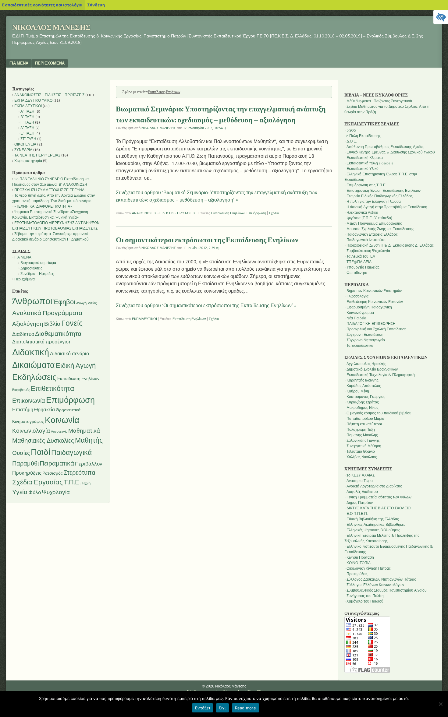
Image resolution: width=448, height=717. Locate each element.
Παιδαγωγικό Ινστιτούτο (366, 239)
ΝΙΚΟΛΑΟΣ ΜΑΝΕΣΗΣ (158, 128)
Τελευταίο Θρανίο (361, 451)
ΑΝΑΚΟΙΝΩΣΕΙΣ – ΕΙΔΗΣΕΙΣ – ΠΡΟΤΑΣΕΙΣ (49, 95)
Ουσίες (21, 452)
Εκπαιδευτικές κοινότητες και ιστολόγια (42, 4)
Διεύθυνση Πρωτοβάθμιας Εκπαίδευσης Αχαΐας (385, 146)
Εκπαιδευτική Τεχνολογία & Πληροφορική (381, 374)
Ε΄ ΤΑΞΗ (27, 133)
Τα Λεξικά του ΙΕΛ (361, 256)
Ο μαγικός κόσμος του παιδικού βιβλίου (379, 413)
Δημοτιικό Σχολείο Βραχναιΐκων (372, 369)
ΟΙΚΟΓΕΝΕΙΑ (25, 144)
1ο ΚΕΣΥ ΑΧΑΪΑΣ (361, 475)
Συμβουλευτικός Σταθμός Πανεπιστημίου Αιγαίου (387, 590)
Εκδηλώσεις (34, 377)
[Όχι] (440, 704)
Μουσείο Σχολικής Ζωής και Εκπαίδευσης (380, 229)
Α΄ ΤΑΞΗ (27, 111)
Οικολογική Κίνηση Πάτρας (369, 568)
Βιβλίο (52, 323)
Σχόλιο (274, 213)
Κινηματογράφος (28, 421)
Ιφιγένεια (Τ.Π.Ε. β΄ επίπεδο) (369, 218)
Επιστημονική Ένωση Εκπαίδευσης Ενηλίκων (384, 190)
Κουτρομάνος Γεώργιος (366, 396)
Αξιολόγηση (27, 323)
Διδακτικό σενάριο (69, 354)
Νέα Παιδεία (356, 318)
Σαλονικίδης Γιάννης (363, 440)
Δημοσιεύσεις (31, 268)
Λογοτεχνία (59, 432)
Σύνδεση (96, 4)
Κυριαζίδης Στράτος (363, 402)
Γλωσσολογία (357, 296)
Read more (245, 707)
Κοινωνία (62, 419)
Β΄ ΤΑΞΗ (27, 116)
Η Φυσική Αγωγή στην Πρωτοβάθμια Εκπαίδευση (387, 207)
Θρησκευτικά (68, 410)
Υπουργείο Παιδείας (363, 267)
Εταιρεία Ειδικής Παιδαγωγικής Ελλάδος (380, 196)
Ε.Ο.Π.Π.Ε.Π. (357, 513)
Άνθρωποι (32, 301)
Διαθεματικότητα (58, 333)
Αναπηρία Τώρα (360, 480)
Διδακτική (30, 352)
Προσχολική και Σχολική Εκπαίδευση (377, 329)
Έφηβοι (64, 301)
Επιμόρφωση (256, 213)
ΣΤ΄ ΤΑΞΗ (28, 138)
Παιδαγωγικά (71, 452)
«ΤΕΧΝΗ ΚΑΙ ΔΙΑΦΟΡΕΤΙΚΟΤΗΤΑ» (43, 206)
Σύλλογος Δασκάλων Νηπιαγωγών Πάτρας (381, 579)
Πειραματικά (57, 463)
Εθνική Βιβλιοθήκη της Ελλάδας (373, 519)
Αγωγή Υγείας (86, 303)
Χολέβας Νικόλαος (362, 457)
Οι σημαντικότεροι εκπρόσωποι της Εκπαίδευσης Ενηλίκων (207, 240)
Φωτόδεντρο (357, 272)
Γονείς (72, 323)
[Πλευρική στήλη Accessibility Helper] (440, 17)
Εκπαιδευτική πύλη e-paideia (370, 163)
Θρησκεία (44, 410)
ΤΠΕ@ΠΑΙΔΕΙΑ (359, 261)
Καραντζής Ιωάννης (363, 380)
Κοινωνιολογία (31, 430)
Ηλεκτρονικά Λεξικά (362, 212)
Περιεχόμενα (50, 63)
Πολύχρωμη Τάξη (361, 429)
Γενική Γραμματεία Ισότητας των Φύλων (379, 497)
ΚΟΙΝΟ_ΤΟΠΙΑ (359, 563)
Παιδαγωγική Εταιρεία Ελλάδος (372, 234)
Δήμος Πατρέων (360, 502)
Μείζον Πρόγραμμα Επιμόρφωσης (374, 223)
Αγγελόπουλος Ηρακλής (366, 363)
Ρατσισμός (52, 473)
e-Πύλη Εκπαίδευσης (364, 135)
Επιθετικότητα (52, 388)
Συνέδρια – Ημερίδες (37, 273)
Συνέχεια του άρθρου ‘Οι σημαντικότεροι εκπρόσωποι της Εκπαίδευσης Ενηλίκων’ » (206, 305)
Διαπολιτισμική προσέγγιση (42, 342)
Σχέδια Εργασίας (37, 482)
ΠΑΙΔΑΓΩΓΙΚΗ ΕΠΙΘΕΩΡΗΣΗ (371, 323)
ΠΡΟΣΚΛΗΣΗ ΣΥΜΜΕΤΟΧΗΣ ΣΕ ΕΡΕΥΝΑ (49, 190)
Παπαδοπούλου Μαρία (365, 418)
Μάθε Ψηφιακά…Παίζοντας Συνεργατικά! (379, 101)
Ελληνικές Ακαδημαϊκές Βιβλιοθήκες (376, 524)
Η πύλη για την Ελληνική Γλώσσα (374, 201)
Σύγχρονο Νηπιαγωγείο (366, 340)
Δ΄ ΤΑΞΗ (27, 127)
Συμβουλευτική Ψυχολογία (368, 250)
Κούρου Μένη (358, 391)
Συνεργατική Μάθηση (364, 446)
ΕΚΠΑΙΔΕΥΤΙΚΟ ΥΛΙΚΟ (33, 100)
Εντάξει (202, 707)
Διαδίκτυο (23, 334)
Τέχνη (86, 483)
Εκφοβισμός (21, 390)
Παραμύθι (25, 463)
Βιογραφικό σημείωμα (38, 262)
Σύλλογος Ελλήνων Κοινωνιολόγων (375, 584)
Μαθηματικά (84, 430)
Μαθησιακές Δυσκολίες (43, 440)
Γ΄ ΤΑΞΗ (27, 122)
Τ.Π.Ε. (72, 482)
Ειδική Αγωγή (76, 365)
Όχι (222, 707)
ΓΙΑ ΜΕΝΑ (18, 63)
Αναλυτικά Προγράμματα (47, 313)
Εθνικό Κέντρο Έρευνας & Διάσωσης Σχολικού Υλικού (391, 152)
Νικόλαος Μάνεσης (51, 27)
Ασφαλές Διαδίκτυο (362, 491)
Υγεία (19, 492)
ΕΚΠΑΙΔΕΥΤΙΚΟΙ (144, 319)
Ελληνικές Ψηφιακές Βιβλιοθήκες (373, 530)
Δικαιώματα (33, 365)
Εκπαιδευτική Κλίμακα (365, 157)
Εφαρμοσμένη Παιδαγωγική (369, 307)
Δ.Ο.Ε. (352, 141)
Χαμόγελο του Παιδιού (365, 601)
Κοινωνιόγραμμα (360, 312)
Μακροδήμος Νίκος (363, 407)
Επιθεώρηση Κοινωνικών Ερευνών (375, 301)
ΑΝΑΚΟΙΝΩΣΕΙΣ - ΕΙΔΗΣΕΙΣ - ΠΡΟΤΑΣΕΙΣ (164, 213)
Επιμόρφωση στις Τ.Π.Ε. (366, 185)
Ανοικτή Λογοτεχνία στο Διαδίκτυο (374, 486)
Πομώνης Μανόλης (362, 435)
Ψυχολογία (56, 492)
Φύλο (34, 492)
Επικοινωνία (28, 400)
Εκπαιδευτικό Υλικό (363, 168)
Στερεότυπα (79, 472)
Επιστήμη (22, 410)
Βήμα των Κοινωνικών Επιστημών (374, 290)
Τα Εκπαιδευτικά (360, 345)
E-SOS (351, 130)
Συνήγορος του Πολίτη (365, 595)
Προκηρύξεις (26, 472)
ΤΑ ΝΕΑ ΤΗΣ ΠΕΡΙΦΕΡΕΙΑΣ (37, 155)
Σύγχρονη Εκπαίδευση (365, 334)
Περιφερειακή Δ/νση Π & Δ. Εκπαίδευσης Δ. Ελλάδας (390, 245)
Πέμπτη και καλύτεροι (364, 424)
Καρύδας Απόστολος (364, 385)
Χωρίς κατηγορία (28, 160)
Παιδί (40, 451)
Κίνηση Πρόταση (360, 557)
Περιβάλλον (88, 463)
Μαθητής (89, 440)
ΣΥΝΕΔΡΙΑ (23, 149)
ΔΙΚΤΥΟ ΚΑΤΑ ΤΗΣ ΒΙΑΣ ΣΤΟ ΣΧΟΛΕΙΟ (379, 508)
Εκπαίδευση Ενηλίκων (228, 213)
